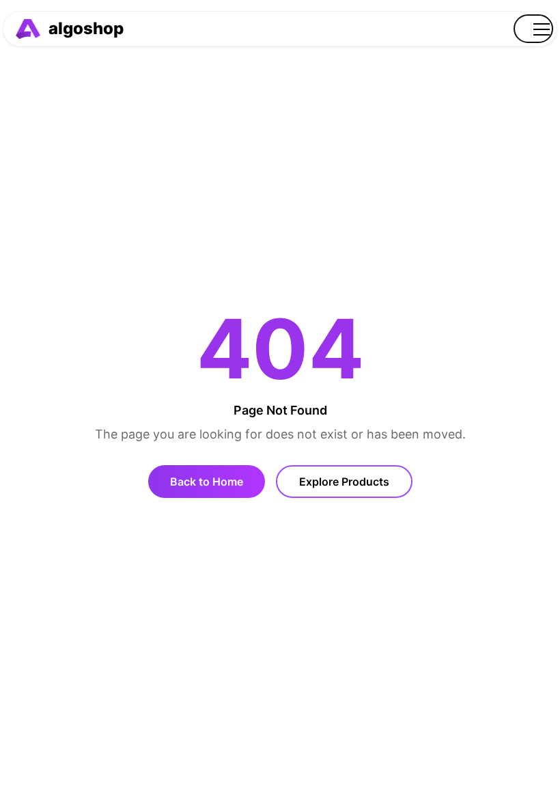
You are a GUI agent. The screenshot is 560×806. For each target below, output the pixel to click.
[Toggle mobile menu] (533, 28)
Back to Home (206, 481)
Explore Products (344, 481)
